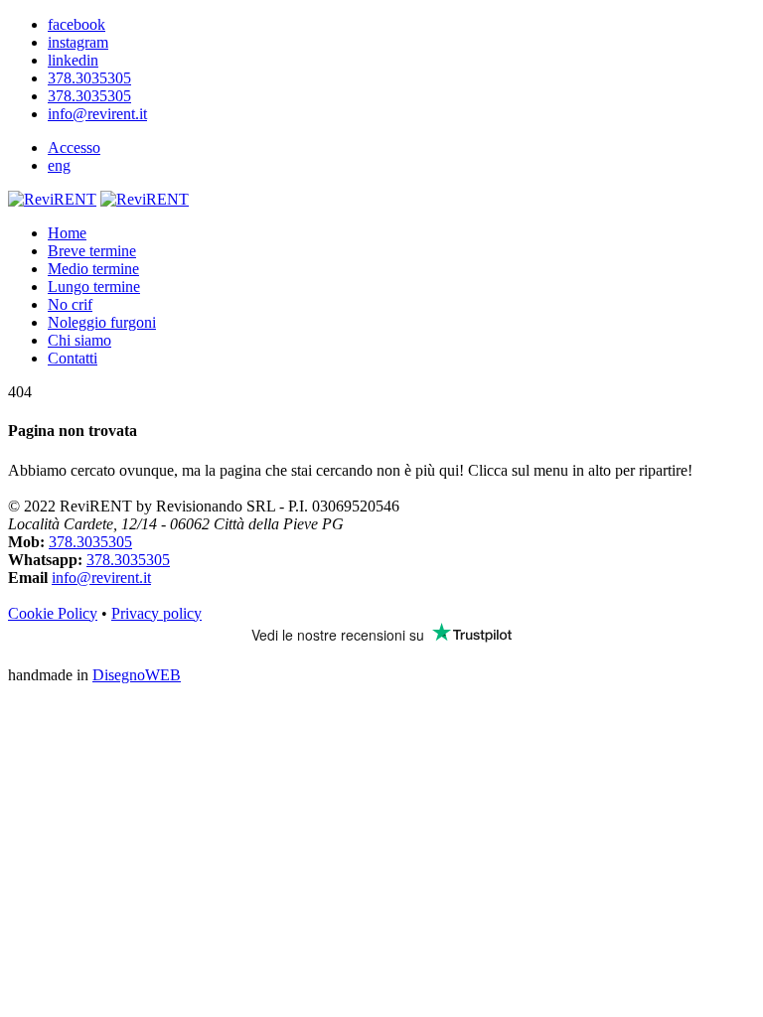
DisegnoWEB (136, 674)
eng (59, 165)
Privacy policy (156, 613)
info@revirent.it (101, 577)
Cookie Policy (52, 613)
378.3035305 (90, 541)
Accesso (74, 147)
